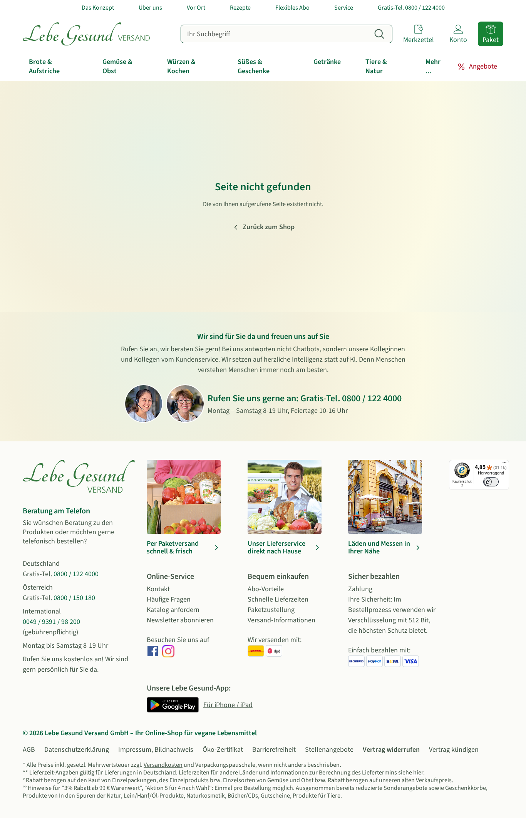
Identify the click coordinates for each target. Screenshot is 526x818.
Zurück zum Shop (269, 227)
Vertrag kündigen (454, 749)
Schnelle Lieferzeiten (278, 599)
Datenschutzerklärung (76, 749)
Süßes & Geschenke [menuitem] (254, 66)
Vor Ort (196, 7)
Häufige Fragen (169, 599)
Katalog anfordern (173, 610)
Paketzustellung (271, 610)
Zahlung (360, 589)
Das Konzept (98, 7)
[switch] (491, 481)
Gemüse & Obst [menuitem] (117, 66)
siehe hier (410, 772)
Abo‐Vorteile (266, 589)
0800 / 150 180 (74, 598)
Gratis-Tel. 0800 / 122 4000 (411, 7)
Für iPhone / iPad (228, 705)
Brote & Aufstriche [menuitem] (44, 66)
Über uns (150, 7)
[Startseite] (86, 33)
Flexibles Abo (292, 7)
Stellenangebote (329, 749)
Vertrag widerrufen (391, 749)
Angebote (483, 66)
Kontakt (158, 589)
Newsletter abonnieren (180, 620)
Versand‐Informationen (281, 620)
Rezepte (240, 7)
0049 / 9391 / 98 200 (51, 622)
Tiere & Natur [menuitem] (376, 66)
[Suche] (379, 34)
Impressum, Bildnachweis (155, 749)
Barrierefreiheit (274, 749)
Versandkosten (163, 765)
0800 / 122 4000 (372, 398)
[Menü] (504, 464)
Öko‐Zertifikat (223, 749)
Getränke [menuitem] (327, 62)
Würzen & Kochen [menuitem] (181, 66)
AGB (29, 749)
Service (343, 7)
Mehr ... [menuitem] (433, 66)
